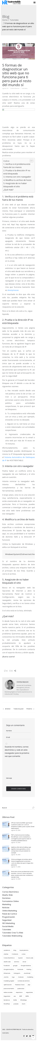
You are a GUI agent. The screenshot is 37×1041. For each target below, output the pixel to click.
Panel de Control (9, 914)
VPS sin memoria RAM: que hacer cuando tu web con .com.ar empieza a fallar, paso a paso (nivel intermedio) (22, 825)
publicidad (20, 988)
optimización (8, 985)
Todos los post (18, 709)
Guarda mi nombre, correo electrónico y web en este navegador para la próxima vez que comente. (17, 751)
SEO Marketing (8, 923)
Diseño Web (7, 895)
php (29, 985)
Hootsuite (20, 969)
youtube (15, 1004)
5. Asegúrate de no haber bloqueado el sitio (15, 185)
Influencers (7, 973)
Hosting (29, 969)
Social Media (7, 926)
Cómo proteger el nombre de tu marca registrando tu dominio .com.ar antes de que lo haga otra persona (22, 862)
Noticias (5, 907)
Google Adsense (26, 965)
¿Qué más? (8, 189)
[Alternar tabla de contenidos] (30, 160)
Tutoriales (14, 20)
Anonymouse (13, 290)
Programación (8, 917)
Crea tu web (29, 958)
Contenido (15, 954)
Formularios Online (10, 901)
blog (14, 950)
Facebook (7, 965)
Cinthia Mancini (14, 88)
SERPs (27, 996)
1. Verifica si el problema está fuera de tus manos (16, 166)
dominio (16, 962)
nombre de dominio (24, 981)
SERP (20, 996)
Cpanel (20, 958)
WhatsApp (23, 1000)
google (15, 965)
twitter (15, 1000)
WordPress (7, 1004)
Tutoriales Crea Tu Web (12, 932)
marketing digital (9, 981)
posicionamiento (9, 988)
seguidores (29, 992)
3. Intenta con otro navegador (17, 176)
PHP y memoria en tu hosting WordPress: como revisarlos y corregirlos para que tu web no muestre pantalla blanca (21, 838)
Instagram (17, 973)
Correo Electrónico (10, 892)
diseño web (7, 962)
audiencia (7, 950)
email (24, 962)
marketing (30, 977)
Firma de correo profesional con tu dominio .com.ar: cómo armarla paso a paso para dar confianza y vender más (22, 874)
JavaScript (27, 973)
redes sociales (8, 992)
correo (23, 954)
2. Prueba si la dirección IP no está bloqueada (16, 172)
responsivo (19, 992)
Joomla (6, 977)
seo (15, 996)
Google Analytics (9, 969)
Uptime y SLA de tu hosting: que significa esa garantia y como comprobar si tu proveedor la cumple (21, 850)
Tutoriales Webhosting (12, 936)
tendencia (7, 1000)
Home (4, 20)
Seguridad (6, 920)
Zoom (23, 1004)
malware (20, 977)
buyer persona (24, 950)
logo (13, 977)
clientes (6, 954)
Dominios (6, 898)
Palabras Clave (19, 985)
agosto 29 (5, 88)
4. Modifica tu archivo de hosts (17, 180)
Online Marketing (9, 910)
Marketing (6, 904)
